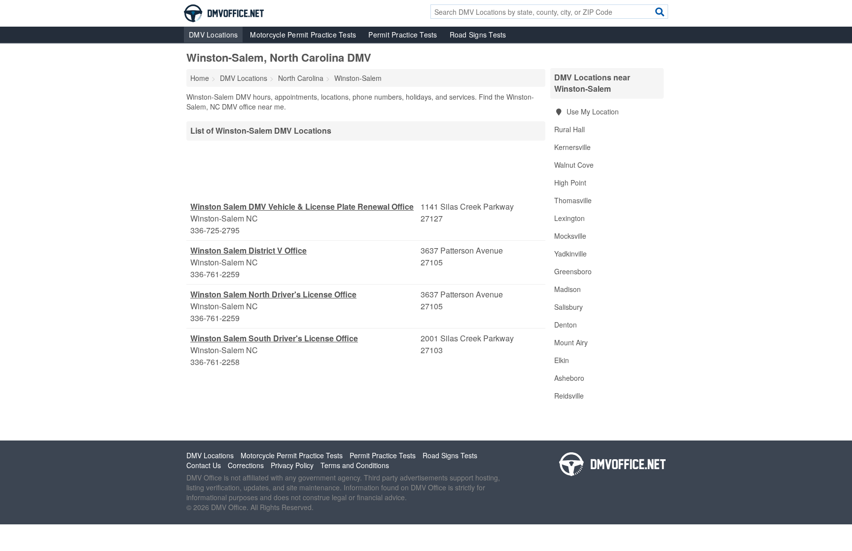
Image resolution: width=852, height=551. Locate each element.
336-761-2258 (215, 361)
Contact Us (203, 465)
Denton (565, 325)
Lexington (569, 218)
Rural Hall (569, 129)
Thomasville (573, 200)
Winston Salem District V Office (248, 250)
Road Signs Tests (478, 34)
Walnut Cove (574, 165)
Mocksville (570, 236)
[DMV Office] (224, 12)
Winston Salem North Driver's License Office (273, 294)
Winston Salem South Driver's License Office (274, 338)
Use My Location (592, 111)
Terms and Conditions (354, 465)
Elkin (561, 360)
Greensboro (573, 271)
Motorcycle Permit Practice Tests (303, 34)
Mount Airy (571, 342)
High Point (570, 182)
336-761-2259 (215, 274)
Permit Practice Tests (402, 34)
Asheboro (569, 378)
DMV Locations (213, 34)
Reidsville (569, 396)
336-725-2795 (215, 230)
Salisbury (568, 307)
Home (199, 78)
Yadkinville (570, 253)
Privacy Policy (292, 465)
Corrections (246, 465)
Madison (567, 289)
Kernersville (572, 147)
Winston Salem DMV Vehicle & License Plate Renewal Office (302, 206)
